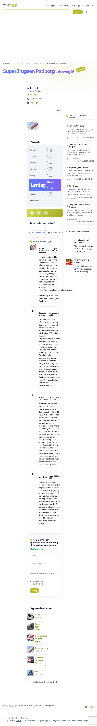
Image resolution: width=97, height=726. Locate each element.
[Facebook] (86, 707)
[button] (89, 5)
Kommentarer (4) (42, 241)
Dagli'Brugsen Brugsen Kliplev (41, 638)
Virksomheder (77, 721)
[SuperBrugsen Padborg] (32, 125)
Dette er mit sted (58, 232)
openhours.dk (23, 718)
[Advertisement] (48, 36)
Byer (68, 721)
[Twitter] (91, 707)
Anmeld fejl (34, 201)
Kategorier (56, 721)
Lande (63, 721)
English (18, 721)
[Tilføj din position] (86, 12)
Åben (81, 68)
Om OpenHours (29, 721)
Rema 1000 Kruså (37, 627)
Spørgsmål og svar (43, 721)
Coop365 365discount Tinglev (40, 660)
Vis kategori (45, 682)
